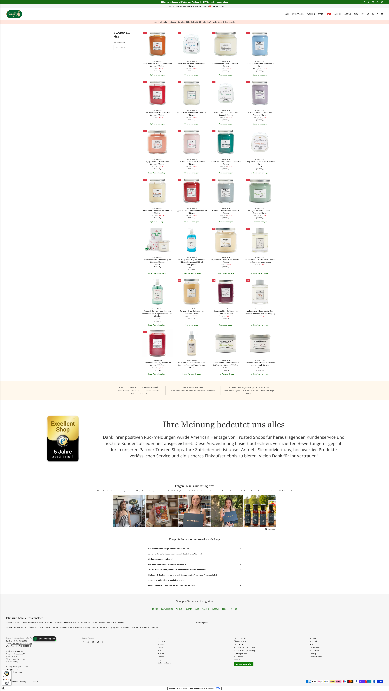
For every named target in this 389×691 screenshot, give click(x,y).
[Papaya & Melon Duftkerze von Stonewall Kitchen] (157, 142)
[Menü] (10, 671)
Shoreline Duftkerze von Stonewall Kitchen (191, 65)
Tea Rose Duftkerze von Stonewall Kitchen (192, 163)
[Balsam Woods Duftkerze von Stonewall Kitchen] (225, 142)
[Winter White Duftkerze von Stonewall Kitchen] (191, 93)
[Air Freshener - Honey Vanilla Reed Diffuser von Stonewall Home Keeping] (260, 292)
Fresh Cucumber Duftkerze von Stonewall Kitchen (226, 114)
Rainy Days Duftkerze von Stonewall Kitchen (260, 65)
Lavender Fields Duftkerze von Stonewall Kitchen (260, 114)
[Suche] (373, 14)
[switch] (7, 683)
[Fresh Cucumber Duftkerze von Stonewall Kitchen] (225, 93)
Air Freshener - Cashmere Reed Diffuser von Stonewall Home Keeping (260, 260)
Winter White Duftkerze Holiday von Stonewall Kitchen (157, 260)
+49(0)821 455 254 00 (171, 6)
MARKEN (205, 609)
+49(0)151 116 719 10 (225, 6)
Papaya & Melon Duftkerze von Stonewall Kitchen (157, 163)
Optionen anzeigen (157, 75)
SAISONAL (215, 609)
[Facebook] (364, 2)
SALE (197, 609)
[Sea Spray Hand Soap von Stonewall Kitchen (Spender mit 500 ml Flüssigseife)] (191, 240)
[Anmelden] (377, 14)
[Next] (272, 511)
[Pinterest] (373, 2)
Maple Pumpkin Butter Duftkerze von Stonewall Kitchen (157, 65)
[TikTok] (382, 2)
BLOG (224, 609)
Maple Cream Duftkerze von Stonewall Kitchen (225, 260)
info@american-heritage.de (196, 6)
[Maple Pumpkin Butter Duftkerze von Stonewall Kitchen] (157, 44)
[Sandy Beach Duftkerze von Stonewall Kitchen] (260, 142)
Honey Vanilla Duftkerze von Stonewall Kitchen (157, 211)
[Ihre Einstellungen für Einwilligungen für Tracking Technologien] (3, 687)
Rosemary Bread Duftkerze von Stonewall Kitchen (192, 312)
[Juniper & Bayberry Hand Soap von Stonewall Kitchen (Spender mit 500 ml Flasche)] (157, 292)
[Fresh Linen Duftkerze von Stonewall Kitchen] (225, 44)
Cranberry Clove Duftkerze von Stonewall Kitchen (225, 312)
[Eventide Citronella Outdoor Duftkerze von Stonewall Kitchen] (260, 343)
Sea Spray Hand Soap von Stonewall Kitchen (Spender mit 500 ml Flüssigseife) (191, 262)
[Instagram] (368, 2)
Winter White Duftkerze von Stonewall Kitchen (191, 114)
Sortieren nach (119, 42)
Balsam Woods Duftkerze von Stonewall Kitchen (226, 163)
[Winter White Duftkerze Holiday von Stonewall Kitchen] (157, 240)
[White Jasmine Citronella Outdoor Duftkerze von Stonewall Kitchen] (225, 343)
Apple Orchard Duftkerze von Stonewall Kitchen (191, 211)
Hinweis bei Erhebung (178, 688)
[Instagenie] (270, 529)
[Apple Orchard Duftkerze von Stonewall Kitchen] (191, 191)
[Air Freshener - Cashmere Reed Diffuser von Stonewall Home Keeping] (260, 240)
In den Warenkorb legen (157, 173)
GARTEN (189, 609)
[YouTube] (377, 2)
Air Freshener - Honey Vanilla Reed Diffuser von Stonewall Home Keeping (260, 312)
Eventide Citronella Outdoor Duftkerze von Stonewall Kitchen (260, 364)
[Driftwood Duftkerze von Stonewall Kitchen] (225, 191)
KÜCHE (155, 609)
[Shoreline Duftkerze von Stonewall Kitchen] (191, 44)
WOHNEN (179, 609)
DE (236, 609)
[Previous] (116, 511)
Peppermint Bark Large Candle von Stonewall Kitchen (157, 364)
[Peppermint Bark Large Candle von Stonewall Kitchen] (157, 343)
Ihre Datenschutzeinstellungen (202, 688)
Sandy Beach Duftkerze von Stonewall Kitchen (260, 163)
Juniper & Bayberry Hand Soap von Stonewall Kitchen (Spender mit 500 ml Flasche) (157, 313)
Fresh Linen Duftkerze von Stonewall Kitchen (226, 65)
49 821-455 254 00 (20, 641)
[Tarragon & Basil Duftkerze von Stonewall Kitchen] (260, 191)
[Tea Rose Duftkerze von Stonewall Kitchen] (191, 142)
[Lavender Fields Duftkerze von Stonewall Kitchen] (260, 93)
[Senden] (380, 622)
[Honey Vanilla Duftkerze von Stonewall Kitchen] (157, 191)
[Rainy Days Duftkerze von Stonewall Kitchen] (260, 44)
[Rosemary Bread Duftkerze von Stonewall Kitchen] (191, 292)
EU (231, 609)
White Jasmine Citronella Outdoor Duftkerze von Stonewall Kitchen (226, 364)
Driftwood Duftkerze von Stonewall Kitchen (225, 211)
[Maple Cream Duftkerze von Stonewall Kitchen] (225, 240)
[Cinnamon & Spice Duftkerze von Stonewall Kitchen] (157, 93)
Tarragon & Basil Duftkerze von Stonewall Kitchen (260, 211)
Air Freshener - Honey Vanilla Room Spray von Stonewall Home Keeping (191, 364)
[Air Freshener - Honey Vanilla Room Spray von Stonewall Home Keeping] (191, 343)
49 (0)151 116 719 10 (23, 646)
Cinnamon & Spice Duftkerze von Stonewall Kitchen (157, 114)
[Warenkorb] (382, 14)
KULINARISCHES (167, 609)
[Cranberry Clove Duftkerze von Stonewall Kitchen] (225, 292)
